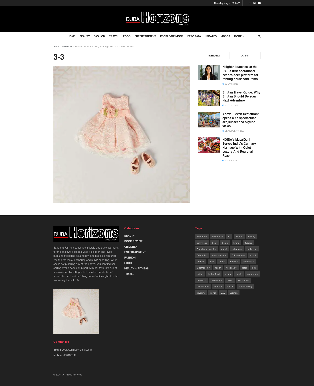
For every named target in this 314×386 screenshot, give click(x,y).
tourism (201, 292)
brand (236, 242)
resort (230, 280)
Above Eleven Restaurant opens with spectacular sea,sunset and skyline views (240, 120)
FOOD (126, 36)
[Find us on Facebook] (250, 3)
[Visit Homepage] (157, 19)
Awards (239, 236)
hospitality (231, 267)
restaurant (243, 280)
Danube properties (206, 248)
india (254, 267)
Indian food (214, 274)
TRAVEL (114, 36)
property (201, 280)
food (212, 261)
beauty (251, 236)
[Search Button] (259, 36)
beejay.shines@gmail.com (77, 349)
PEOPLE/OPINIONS (171, 36)
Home (56, 46)
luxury (228, 274)
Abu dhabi (202, 236)
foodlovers (248, 261)
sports (230, 286)
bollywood (202, 242)
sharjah (218, 286)
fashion (201, 261)
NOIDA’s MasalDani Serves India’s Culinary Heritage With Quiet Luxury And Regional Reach (239, 147)
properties (252, 274)
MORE (238, 36)
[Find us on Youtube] (259, 3)
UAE (223, 292)
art (229, 236)
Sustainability (245, 286)
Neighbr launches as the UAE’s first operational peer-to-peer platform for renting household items (240, 72)
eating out (252, 248)
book (214, 242)
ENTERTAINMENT (145, 36)
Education (202, 255)
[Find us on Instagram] (254, 3)
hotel (244, 267)
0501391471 (70, 355)
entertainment (219, 255)
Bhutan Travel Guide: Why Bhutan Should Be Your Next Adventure (241, 96)
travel (213, 292)
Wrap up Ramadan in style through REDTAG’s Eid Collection (104, 46)
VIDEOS (225, 36)
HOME (71, 36)
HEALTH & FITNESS (136, 268)
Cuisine (248, 242)
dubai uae (237, 248)
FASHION (99, 36)
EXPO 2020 (194, 36)
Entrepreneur (238, 255)
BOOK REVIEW (133, 241)
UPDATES (211, 36)
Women (234, 292)
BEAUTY (84, 36)
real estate (216, 280)
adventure (217, 236)
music (239, 274)
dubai (224, 248)
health (218, 267)
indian (200, 274)
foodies (234, 261)
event (253, 255)
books (225, 242)
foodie (222, 261)
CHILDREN (130, 246)
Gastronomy (203, 267)
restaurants (203, 286)
